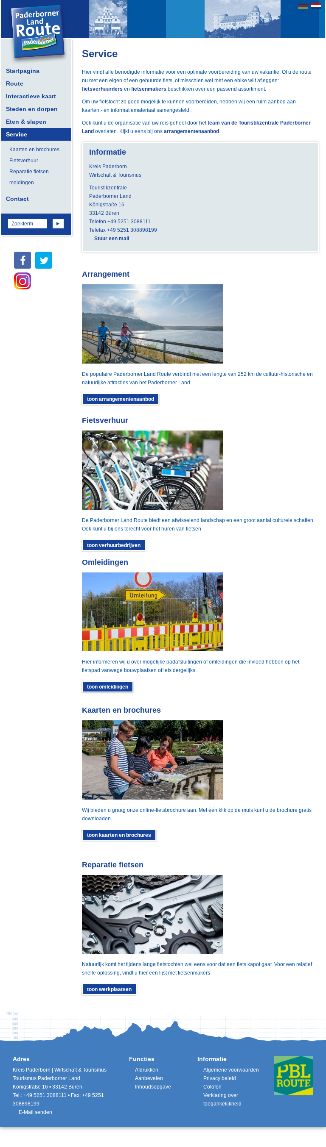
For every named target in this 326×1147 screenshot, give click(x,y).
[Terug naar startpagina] (37, 34)
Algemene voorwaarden (231, 1070)
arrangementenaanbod (191, 131)
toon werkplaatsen (109, 989)
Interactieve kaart (31, 96)
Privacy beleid (219, 1078)
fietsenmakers (148, 89)
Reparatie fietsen (29, 172)
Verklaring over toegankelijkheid (222, 1099)
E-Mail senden (35, 1112)
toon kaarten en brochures (119, 835)
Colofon (212, 1087)
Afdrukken (146, 1070)
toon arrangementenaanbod (120, 399)
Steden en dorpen (32, 109)
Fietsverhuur (23, 161)
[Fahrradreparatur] (152, 914)
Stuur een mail (111, 239)
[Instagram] (22, 280)
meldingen (21, 183)
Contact (17, 198)
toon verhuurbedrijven (114, 545)
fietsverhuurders (102, 89)
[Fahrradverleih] (152, 470)
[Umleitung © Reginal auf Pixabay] (152, 611)
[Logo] (293, 1075)
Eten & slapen (26, 121)
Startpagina (22, 70)
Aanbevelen (149, 1078)
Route (14, 83)
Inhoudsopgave (153, 1087)
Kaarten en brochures (34, 150)
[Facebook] (22, 260)
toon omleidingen (107, 687)
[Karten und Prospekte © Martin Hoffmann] (152, 760)
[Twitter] (43, 260)
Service (16, 134)
